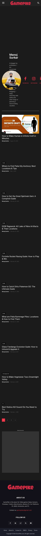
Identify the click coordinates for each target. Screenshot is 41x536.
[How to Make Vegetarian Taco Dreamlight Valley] (20, 365)
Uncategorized (5, 373)
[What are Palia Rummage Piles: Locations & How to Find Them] (20, 305)
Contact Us (18, 530)
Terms (35, 530)
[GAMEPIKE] (20, 3)
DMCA (25, 530)
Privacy (30, 530)
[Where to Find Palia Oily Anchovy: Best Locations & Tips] (20, 154)
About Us (11, 530)
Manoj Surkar (5, 141)
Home (5, 530)
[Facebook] (10, 523)
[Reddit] (20, 523)
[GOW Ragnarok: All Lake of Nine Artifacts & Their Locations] (20, 214)
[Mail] (15, 523)
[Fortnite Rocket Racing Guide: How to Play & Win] (20, 244)
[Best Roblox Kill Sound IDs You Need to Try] (20, 395)
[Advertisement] (20, 27)
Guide (3, 132)
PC (3, 403)
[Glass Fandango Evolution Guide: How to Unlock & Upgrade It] (20, 335)
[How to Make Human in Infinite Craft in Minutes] (20, 124)
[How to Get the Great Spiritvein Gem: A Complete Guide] (20, 184)
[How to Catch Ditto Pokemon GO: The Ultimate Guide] (20, 274)
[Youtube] (31, 523)
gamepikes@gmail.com (24, 510)
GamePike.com (20, 533)
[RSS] (26, 523)
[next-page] (15, 420)
